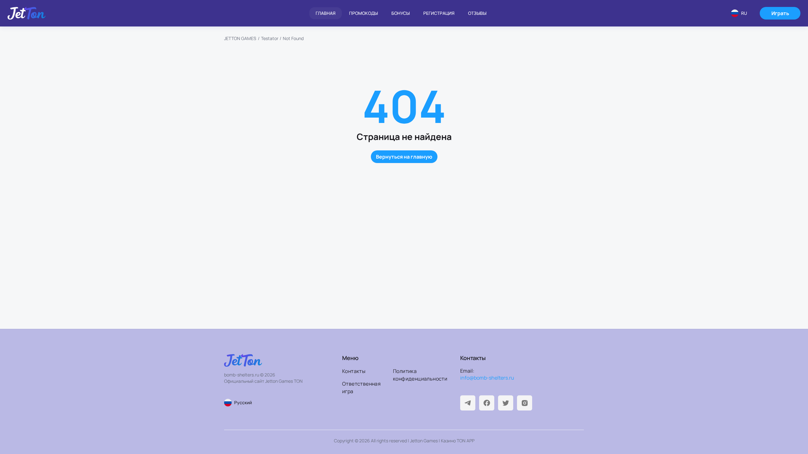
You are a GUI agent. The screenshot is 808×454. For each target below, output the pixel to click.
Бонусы (400, 13)
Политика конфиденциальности (416, 375)
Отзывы (477, 13)
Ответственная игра (361, 387)
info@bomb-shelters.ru (487, 377)
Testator (269, 38)
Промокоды (363, 13)
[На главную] (26, 13)
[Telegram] (467, 402)
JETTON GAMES (240, 38)
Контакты (353, 371)
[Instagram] (524, 402)
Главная (326, 13)
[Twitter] (505, 402)
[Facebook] (486, 402)
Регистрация (438, 13)
